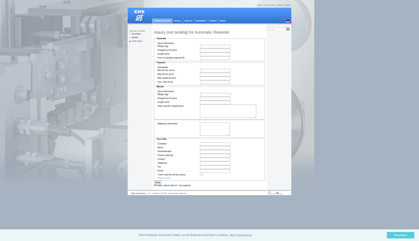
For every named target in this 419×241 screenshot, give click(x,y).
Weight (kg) (162, 46)
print (280, 194)
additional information (167, 123)
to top (273, 194)
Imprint (288, 5)
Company (162, 143)
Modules (135, 37)
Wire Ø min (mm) (165, 74)
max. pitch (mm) (165, 82)
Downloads (201, 21)
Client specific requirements (170, 106)
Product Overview (162, 21)
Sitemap (280, 5)
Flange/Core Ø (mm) (167, 50)
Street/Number (164, 151)
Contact (213, 21)
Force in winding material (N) (170, 58)
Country (161, 159)
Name (160, 147)
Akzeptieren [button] (400, 235)
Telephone (162, 163)
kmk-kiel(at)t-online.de (177, 193)
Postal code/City (165, 155)
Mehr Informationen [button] (241, 235)
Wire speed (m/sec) (166, 78)
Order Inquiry (137, 41)
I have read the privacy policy (171, 174)
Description (136, 34)
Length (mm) (163, 54)
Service (177, 21)
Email (160, 170)
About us (188, 21)
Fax (159, 166)
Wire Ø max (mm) (165, 70)
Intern (223, 21)
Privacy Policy (269, 5)
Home (259, 5)
